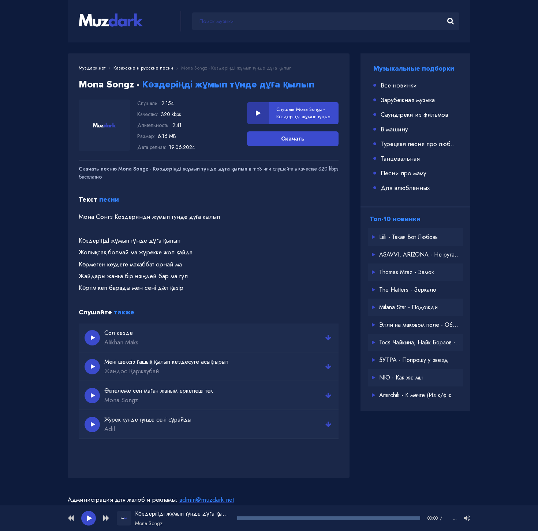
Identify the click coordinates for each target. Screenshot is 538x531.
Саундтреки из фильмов (414, 114)
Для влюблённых (405, 187)
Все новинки (399, 85)
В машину (394, 129)
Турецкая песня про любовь (420, 143)
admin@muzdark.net (206, 499)
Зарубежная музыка (408, 100)
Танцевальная (400, 158)
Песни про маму (403, 173)
